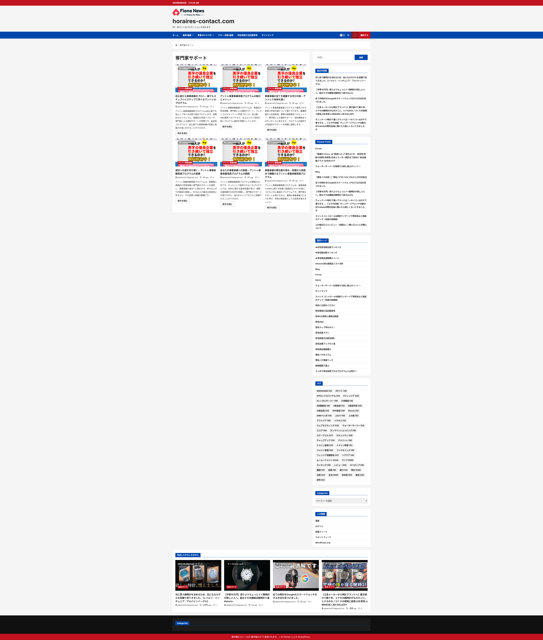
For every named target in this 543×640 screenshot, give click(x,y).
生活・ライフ (183, 587)
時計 (356, 470)
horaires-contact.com (203, 21)
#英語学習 (355, 405)
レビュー (340, 465)
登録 (317, 520)
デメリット (345, 440)
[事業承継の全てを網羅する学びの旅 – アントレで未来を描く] (286, 78)
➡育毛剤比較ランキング (326, 252)
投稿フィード (321, 532)
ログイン (319, 526)
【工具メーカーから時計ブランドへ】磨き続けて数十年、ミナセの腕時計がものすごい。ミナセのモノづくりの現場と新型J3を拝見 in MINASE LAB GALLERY (341, 110)
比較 (321, 475)
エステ (322, 430)
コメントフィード (323, 537)
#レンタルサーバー (327, 401)
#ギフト (341, 391)
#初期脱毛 (323, 405)
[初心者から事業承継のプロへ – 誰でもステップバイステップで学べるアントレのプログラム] (196, 78)
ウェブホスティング (328, 425)
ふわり (340, 415)
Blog (317, 172)
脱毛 (360, 475)
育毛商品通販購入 (323, 349)
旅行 (344, 470)
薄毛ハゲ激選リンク (324, 360)
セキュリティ (344, 435)
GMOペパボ (324, 415)
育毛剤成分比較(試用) (325, 338)
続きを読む (183, 134)
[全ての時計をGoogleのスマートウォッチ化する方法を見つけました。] (296, 575)
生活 (333, 475)
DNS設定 (339, 410)
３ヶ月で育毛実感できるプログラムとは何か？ (336, 371)
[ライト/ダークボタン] (342, 35)
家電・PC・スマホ (205, 35)
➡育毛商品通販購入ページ (327, 258)
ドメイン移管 (344, 445)
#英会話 (339, 405)
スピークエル (325, 435)
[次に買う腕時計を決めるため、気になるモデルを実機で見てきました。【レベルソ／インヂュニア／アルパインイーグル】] (198, 575)
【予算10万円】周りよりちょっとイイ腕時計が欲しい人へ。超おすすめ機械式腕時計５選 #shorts (247, 598)
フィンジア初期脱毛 (328, 455)
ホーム (175, 35)
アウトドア (324, 420)
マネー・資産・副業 (225, 35)
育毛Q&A (319, 322)
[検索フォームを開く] (348, 35)
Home (318, 280)
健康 (321, 470)
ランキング (324, 465)
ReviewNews (304, 636)
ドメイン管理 (325, 450)
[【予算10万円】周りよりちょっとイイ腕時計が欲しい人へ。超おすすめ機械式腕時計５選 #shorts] (247, 575)
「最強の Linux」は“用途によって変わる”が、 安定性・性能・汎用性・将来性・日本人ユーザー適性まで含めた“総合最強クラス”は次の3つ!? (340, 157)
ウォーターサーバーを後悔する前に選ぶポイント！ (338, 166)
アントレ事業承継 (185, 88)
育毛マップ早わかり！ (325, 327)
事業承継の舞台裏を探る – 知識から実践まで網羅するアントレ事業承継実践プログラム (285, 173)
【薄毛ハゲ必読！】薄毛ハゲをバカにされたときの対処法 (341, 177)
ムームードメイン (327, 460)
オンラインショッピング (343, 430)
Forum (318, 148)
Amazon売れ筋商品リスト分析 (329, 263)
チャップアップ (326, 440)
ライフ (347, 460)
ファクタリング (345, 450)
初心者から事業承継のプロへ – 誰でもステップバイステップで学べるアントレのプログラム (195, 99)
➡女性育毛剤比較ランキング (328, 247)
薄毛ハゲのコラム (323, 354)
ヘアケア (348, 455)
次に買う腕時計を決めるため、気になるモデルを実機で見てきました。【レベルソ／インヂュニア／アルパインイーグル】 (341, 80)
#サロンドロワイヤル (328, 396)
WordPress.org (322, 542)
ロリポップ (357, 465)
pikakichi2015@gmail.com (187, 106)
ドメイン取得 (325, 445)
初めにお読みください (325, 305)
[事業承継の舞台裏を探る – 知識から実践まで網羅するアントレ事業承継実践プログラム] (286, 152)
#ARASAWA (324, 391)
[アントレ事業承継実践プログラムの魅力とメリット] (241, 78)
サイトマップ (267, 35)
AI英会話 (323, 410)
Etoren (353, 410)
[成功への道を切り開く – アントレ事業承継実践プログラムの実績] (196, 152)
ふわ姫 (353, 415)
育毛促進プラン (322, 332)
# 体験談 (347, 401)
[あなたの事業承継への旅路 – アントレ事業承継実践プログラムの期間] (241, 152)
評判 (321, 480)
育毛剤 (347, 475)
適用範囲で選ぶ (322, 365)
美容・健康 (187, 35)
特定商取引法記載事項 (247, 35)
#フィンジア (351, 396)
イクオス (340, 420)
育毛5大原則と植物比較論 (326, 316)
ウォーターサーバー (353, 425)
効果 (332, 470)
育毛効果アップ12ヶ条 (325, 343)
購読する (364, 35)
